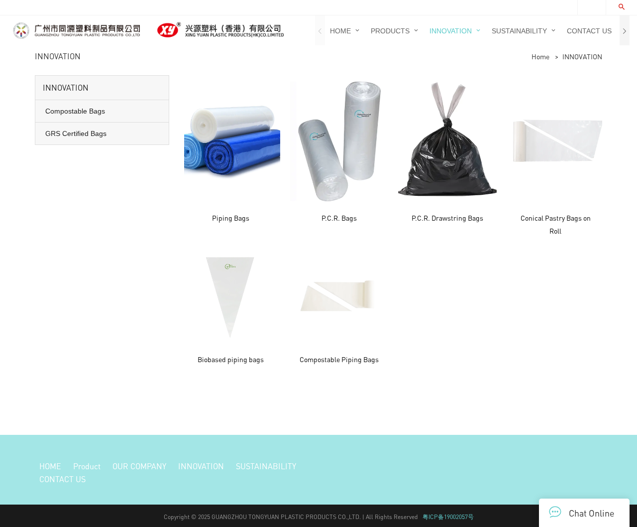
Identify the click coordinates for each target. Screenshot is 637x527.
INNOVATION (582, 56)
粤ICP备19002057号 (448, 517)
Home (540, 56)
